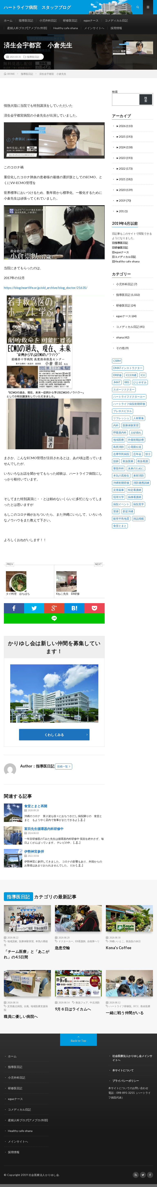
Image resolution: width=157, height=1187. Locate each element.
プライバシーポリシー (125, 1080)
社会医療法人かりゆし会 (44, 1175)
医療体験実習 (131, 425)
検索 (115, 91)
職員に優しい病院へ (21, 1016)
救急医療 (128, 461)
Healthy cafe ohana (65, 28)
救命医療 (145, 1006)
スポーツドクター (124, 389)
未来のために (136, 468)
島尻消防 (118, 446)
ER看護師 (80, 941)
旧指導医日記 (120, 242)
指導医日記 (26, 20)
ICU (142, 375)
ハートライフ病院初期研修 (129, 403)
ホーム (8, 20)
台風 (26, 1006)
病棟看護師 (134, 497)
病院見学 (138, 504)
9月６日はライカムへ (73, 1009)
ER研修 (117, 375)
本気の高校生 (121, 475)
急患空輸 (62, 947)
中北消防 (95, 1002)
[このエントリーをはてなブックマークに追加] (74, 608)
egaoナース (91, 20)
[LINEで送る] (54, 618)
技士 (148, 454)
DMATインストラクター (127, 368)
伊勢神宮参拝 (34, 851)
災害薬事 (118, 489)
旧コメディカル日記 (124, 256)
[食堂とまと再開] (13, 812)
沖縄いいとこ (116, 941)
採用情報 (116, 28)
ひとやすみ (140, 382)
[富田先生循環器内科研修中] (13, 835)
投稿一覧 (62, 766)
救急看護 (142, 461)
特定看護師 (134, 489)
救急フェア (82, 1002)
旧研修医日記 (120, 247)
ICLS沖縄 (131, 375)
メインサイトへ (94, 28)
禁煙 (116, 511)
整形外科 (118, 468)
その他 (120, 348)
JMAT (116, 382)
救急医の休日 (133, 941)
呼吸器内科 (120, 432)
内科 (116, 425)
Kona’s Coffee (118, 947)
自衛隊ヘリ (93, 941)
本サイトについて (123, 1070)
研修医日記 (70, 20)
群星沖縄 (128, 511)
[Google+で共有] (54, 608)
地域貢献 (12, 941)
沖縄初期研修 (121, 482)
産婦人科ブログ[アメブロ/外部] (27, 28)
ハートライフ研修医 (120, 1006)
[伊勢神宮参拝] (13, 858)
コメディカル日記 (116, 20)
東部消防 (138, 475)
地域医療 (118, 439)
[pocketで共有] (94, 608)
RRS (126, 382)
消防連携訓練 (141, 482)
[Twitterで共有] (34, 608)
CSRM (117, 360)
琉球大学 (118, 497)
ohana (120, 337)
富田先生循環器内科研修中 (44, 829)
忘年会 (137, 454)
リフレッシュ (121, 418)
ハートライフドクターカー (129, 396)
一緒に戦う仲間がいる (125, 1012)
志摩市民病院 (121, 454)
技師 (116, 461)
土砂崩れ (136, 432)
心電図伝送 (134, 446)
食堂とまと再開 (35, 806)
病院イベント (121, 504)
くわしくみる (55, 734)
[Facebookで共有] (14, 608)
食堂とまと (120, 525)
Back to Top (78, 1040)
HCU (136, 1006)
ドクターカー (65, 941)
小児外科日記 (48, 20)
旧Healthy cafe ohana (125, 261)
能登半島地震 (121, 518)
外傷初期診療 (136, 439)
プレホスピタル (122, 411)
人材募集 (138, 418)
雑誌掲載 (138, 518)
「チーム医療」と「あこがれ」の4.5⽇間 (26, 954)
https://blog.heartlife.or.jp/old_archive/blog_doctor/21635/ (45, 287)
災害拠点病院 (14, 1006)
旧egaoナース (120, 252)
